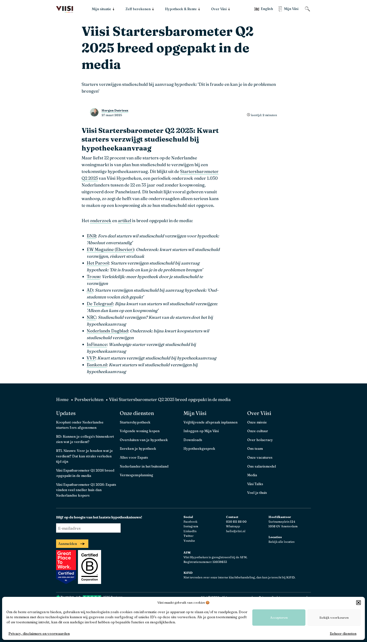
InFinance (97, 344)
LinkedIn (190, 531)
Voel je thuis (257, 492)
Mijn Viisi (195, 413)
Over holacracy (260, 440)
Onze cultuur (257, 431)
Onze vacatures (259, 457)
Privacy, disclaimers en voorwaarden (39, 633)
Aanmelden (67, 544)
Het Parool (98, 263)
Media (252, 475)
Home (62, 399)
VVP (91, 358)
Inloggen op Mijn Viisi (201, 431)
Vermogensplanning (136, 475)
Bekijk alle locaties (281, 542)
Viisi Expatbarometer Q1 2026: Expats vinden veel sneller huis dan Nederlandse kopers (86, 489)
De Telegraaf (100, 303)
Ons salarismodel (261, 466)
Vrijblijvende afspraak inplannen (210, 422)
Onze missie (257, 422)
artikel (124, 220)
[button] (358, 602)
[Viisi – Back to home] (64, 9)
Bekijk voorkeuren (334, 618)
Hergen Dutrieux (115, 110)
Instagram (191, 526)
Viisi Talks (255, 484)
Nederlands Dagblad (107, 330)
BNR (91, 235)
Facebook (190, 522)
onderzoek (100, 220)
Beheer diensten (343, 633)
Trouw (93, 276)
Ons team (255, 448)
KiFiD (290, 577)
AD (90, 290)
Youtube (189, 541)
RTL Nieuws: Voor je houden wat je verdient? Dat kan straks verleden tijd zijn (84, 456)
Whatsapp (233, 526)
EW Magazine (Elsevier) (110, 249)
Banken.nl (97, 364)
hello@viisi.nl (235, 531)
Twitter (188, 536)
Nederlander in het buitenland (144, 466)
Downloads (193, 440)
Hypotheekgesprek (199, 448)
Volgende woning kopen (140, 431)
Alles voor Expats (134, 457)
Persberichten (88, 399)
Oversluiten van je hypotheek (144, 440)
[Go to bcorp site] (89, 582)
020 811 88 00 (236, 522)
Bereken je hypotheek (138, 448)
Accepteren (279, 618)
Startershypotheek (135, 422)
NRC (91, 317)
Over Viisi (259, 413)
